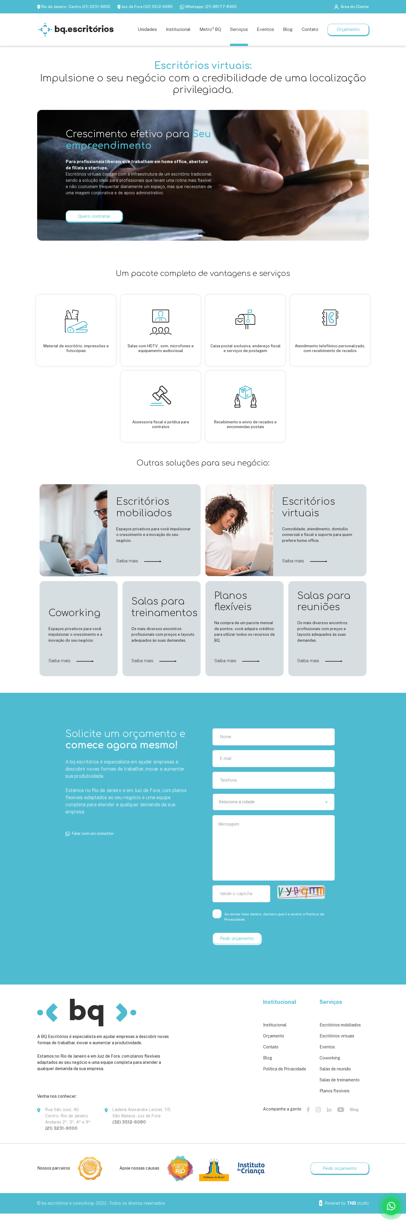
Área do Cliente (355, 6)
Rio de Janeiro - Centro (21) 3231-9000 (75, 6)
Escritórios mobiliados (340, 1025)
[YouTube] (340, 1109)
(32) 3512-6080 (129, 1122)
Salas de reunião (335, 1069)
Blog (267, 1058)
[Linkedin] (329, 1109)
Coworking (330, 1058)
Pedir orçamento (340, 1168)
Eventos (327, 1047)
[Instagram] (318, 1109)
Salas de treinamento (340, 1080)
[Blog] (354, 1109)
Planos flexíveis (335, 1091)
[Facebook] (308, 1109)
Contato (270, 1047)
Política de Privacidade (284, 1069)
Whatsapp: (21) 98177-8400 (211, 6)
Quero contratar (94, 216)
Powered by (346, 1203)
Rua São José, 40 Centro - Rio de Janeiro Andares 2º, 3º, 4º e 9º (67, 1115)
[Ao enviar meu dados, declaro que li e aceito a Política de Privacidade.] (218, 913)
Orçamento (348, 29)
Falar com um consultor (93, 833)
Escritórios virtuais (337, 1036)
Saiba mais (127, 560)
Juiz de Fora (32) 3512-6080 (147, 6)
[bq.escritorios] (76, 29)
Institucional (275, 1025)
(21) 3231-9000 (61, 1128)
